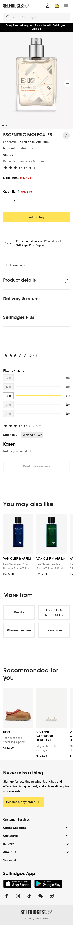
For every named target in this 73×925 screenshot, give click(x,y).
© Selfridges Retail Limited (36, 918)
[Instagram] (18, 898)
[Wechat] (40, 898)
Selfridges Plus (18, 317)
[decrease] (8, 201)
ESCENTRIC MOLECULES (27, 135)
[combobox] (39, 17)
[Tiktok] (29, 898)
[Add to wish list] (66, 135)
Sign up (36, 29)
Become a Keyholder (20, 802)
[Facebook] (6, 898)
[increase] (21, 201)
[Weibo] (52, 898)
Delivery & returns (22, 299)
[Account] (48, 6)
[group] (36, 546)
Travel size (17, 265)
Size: (11, 178)
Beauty (19, 612)
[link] (17, 566)
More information (15, 148)
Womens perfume (19, 630)
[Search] (8, 17)
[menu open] (66, 6)
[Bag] (57, 6)
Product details (19, 280)
